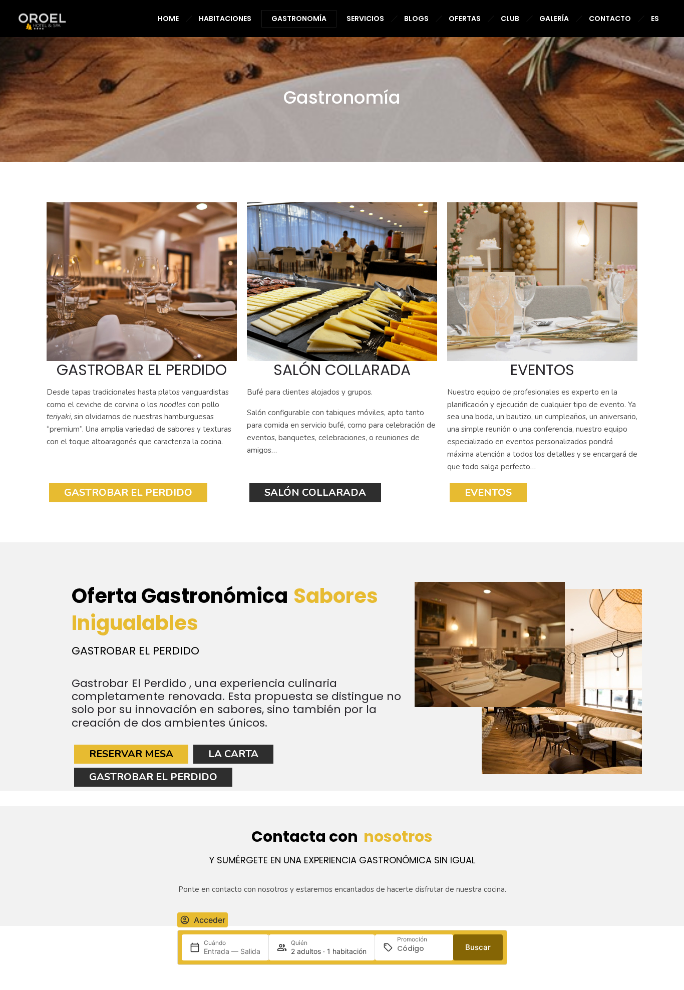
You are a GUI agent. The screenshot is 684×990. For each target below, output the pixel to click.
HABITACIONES (225, 19)
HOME (168, 19)
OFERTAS (465, 19)
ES (655, 19)
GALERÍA (554, 19)
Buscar (478, 947)
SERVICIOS (365, 19)
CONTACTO (610, 19)
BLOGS (416, 19)
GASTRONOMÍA (298, 19)
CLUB (510, 19)
